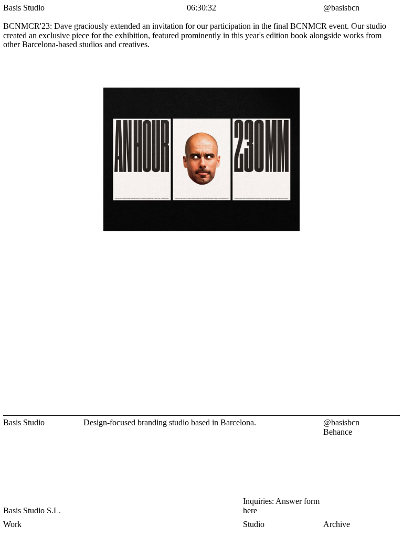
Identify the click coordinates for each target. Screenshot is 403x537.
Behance (337, 431)
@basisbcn (341, 422)
